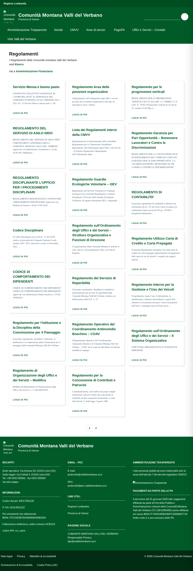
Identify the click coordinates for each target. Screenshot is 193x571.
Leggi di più (21, 113)
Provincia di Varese (78, 513)
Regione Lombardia (15, 3)
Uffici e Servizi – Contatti (148, 30)
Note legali (7, 556)
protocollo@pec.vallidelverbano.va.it (87, 485)
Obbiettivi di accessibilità (43, 556)
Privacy (21, 556)
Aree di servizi (95, 30)
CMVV (74, 30)
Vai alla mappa (10, 482)
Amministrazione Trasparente (27, 30)
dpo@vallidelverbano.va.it (82, 541)
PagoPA (119, 30)
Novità (58, 30)
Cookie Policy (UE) (47, 565)
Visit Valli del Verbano (21, 39)
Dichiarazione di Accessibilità (16, 565)
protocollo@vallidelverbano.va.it (85, 474)
